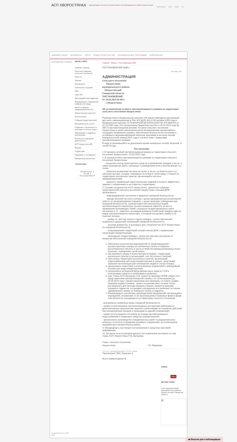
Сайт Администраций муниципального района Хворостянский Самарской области (172, 391)
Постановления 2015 (127, 63)
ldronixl (135, 351)
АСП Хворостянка (68, 5)
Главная (105, 63)
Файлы (114, 63)
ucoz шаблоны (176, 434)
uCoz (53, 435)
